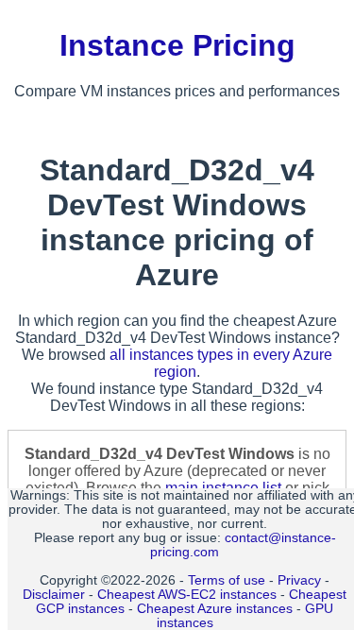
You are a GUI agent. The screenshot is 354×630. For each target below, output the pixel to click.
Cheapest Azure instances (215, 609)
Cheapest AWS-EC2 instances (187, 594)
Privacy (299, 580)
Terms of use (226, 580)
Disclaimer (54, 594)
